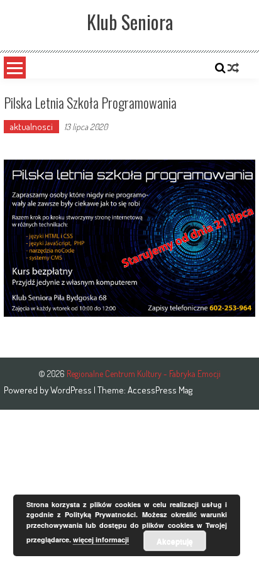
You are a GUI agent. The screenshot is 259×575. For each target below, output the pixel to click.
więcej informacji (101, 539)
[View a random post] (233, 68)
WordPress (72, 390)
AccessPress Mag (160, 390)
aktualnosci (31, 127)
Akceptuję (175, 541)
